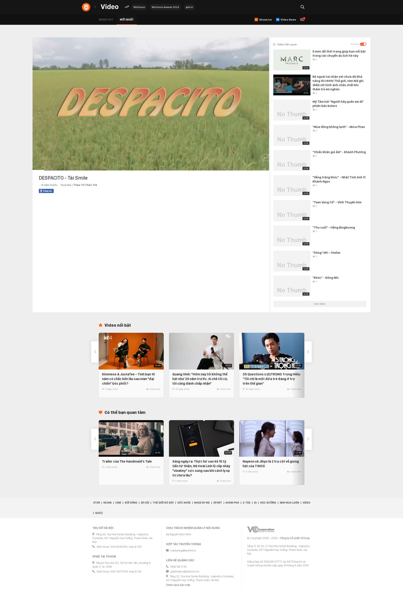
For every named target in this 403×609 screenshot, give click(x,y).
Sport (217, 502)
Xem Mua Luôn (289, 502)
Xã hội (145, 502)
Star (96, 502)
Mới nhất (127, 19)
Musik (107, 502)
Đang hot (106, 19)
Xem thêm (320, 304)
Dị (255, 502)
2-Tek (246, 502)
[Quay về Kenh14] (86, 7)
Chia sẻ (47, 190)
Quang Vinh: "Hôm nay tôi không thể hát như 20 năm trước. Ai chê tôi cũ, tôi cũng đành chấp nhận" (200, 378)
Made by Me (202, 502)
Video (306, 502)
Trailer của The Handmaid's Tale (127, 461)
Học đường (268, 502)
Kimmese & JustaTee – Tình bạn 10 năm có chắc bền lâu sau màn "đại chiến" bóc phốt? (128, 378)
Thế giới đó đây (163, 502)
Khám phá (232, 502)
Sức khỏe (184, 502)
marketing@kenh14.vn (183, 550)
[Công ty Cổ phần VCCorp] (260, 529)
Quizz (99, 512)
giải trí (189, 7)
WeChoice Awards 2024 (165, 7)
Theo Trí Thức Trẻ (85, 185)
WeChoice (139, 7)
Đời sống (131, 502)
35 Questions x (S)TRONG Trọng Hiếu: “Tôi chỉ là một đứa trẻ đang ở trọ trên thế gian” (272, 378)
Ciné (118, 502)
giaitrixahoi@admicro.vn (184, 571)
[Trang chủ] (109, 7)
